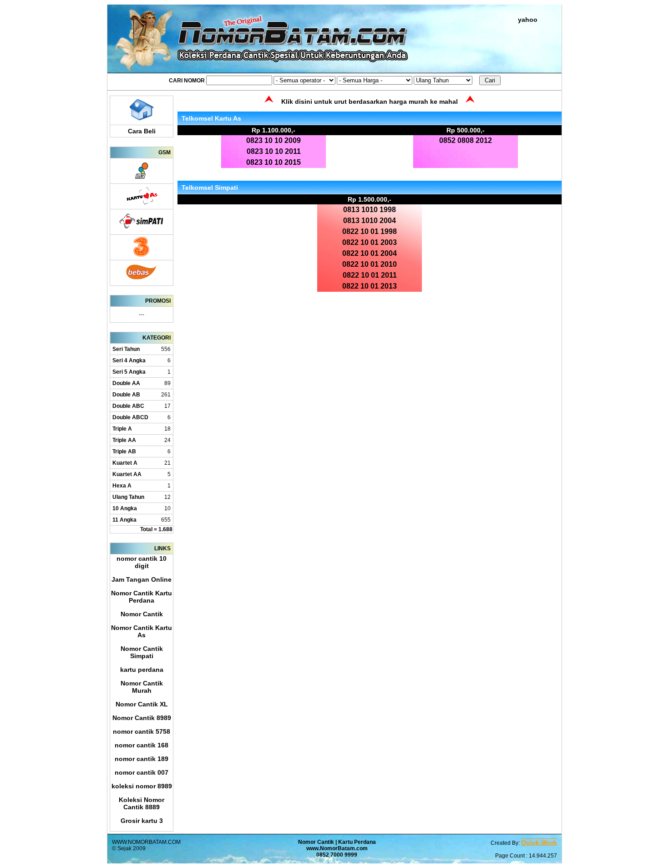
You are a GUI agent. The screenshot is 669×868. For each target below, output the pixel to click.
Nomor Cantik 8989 (141, 717)
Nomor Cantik (142, 614)
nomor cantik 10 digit (142, 562)
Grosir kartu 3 (142, 820)
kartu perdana (141, 669)
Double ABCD (130, 417)
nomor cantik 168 (141, 745)
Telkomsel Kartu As (211, 118)
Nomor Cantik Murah (142, 687)
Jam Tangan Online (142, 579)
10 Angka (124, 508)
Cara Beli (142, 131)
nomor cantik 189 (141, 758)
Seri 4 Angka (129, 360)
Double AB (126, 394)
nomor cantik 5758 (141, 731)
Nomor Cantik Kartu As (141, 631)
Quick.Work (539, 842)
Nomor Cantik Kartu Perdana (141, 596)
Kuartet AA (127, 474)
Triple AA (124, 440)
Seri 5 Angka (129, 372)
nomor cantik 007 (141, 772)
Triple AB (124, 451)
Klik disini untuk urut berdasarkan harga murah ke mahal (369, 101)
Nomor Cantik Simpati (142, 652)
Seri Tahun (126, 349)
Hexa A (122, 485)
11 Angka (124, 520)
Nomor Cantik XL (142, 704)
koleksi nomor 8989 (142, 786)
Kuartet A (124, 463)
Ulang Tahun (128, 497)
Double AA (126, 383)
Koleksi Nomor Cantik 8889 (141, 803)
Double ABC (128, 406)
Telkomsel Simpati (210, 187)
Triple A (122, 429)
